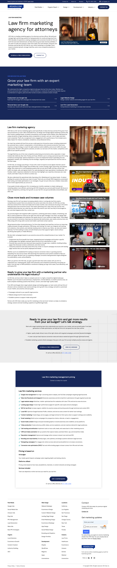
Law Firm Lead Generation (69, 105)
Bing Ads (10, 516)
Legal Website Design (67, 98)
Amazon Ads (11, 513)
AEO (9, 552)
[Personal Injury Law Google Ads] (55, 106)
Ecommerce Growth (13, 541)
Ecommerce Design (47, 509)
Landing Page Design (48, 516)
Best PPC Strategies (13, 530)
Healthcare (65, 541)
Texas (63, 526)
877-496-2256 (92, 1)
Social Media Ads (13, 509)
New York (64, 523)
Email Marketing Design (48, 519)
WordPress (45, 548)
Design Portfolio (46, 536)
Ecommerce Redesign (48, 523)
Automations (45, 558)
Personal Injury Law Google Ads (18, 105)
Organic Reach (54, 6)
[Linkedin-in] (89, 558)
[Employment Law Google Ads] (55, 99)
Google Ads (11, 506)
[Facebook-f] (91, 558)
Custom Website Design (48, 513)
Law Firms (64, 538)
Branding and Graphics (48, 533)
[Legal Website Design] (108, 99)
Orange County (66, 519)
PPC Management (13, 519)
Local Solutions (12, 538)
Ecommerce (65, 545)
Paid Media (40, 6)
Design (66, 6)
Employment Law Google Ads (17, 98)
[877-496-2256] (87, 1)
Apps (43, 555)
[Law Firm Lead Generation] (108, 106)
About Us (73, 1)
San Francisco (66, 513)
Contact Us (65, 1)
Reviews (81, 1)
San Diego (64, 516)
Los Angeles (65, 509)
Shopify (44, 545)
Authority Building (13, 548)
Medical (64, 555)
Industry (92, 6)
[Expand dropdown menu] (43, 7)
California (64, 506)
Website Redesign (47, 506)
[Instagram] (94, 558)
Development (79, 6)
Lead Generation (12, 523)
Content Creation (13, 545)
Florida (64, 530)
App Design (45, 526)
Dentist (64, 552)
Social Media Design (47, 530)
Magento (44, 552)
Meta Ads (10, 526)
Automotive (65, 558)
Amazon (64, 548)
